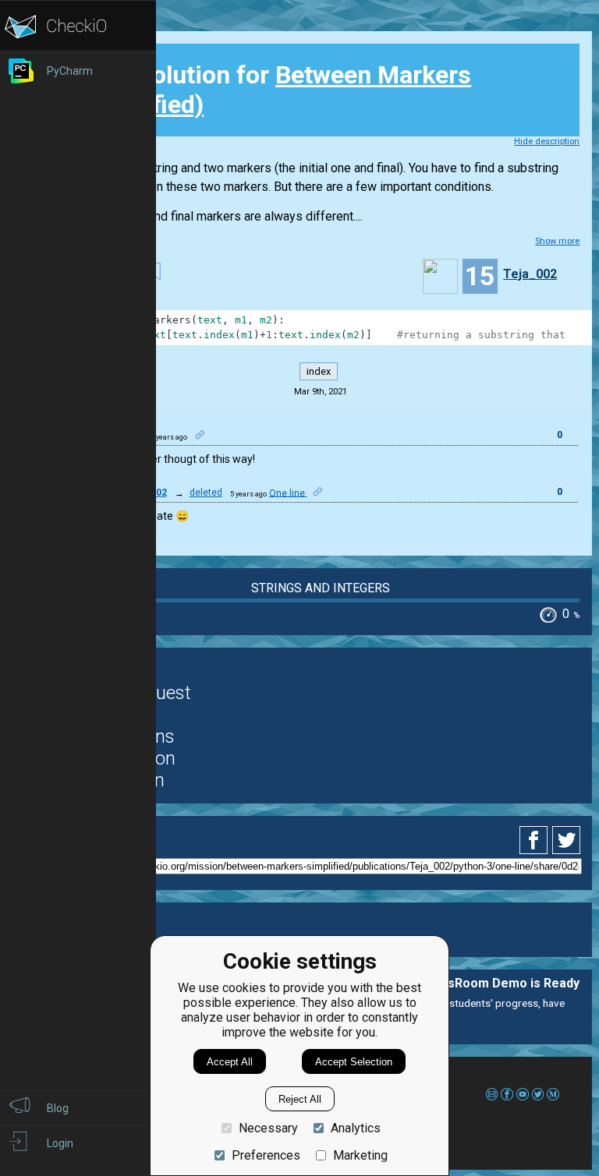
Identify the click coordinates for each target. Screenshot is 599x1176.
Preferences (266, 1155)
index (319, 371)
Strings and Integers (320, 588)
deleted (206, 492)
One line (288, 492)
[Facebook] (535, 840)
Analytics (356, 1128)
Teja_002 (530, 274)
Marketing (360, 1155)
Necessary (268, 1128)
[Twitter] (567, 840)
